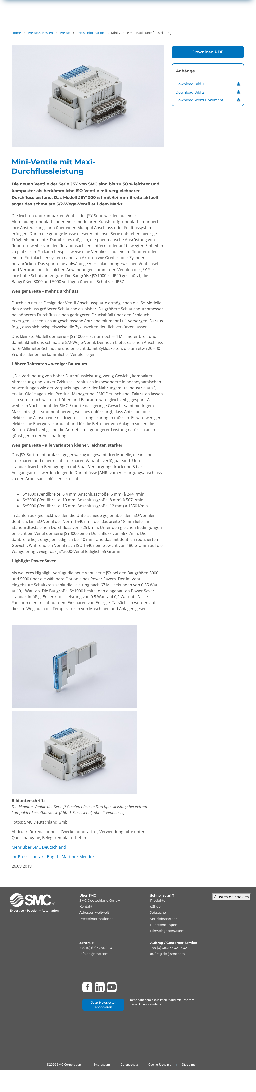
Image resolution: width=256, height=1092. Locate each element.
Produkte (158, 900)
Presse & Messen (40, 32)
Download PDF (208, 52)
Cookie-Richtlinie (160, 1064)
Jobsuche (158, 912)
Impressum (102, 1064)
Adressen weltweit (94, 912)
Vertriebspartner (163, 919)
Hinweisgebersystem (167, 931)
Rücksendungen (164, 925)
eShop (155, 906)
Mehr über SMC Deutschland (39, 847)
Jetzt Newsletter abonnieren (103, 1005)
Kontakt (86, 906)
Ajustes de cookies (231, 897)
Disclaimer (189, 1064)
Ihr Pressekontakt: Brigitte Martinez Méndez (53, 856)
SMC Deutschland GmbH (100, 900)
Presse (65, 32)
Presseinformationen (97, 919)
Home (16, 32)
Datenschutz (129, 1064)
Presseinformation (90, 32)
